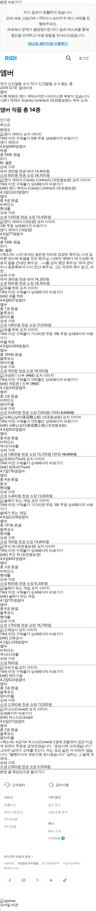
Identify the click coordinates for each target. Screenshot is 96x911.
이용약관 (9, 863)
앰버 (3, 196)
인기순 (5, 119)
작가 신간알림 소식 (15, 84)
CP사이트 (10, 819)
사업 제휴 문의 (58, 812)
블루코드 (7, 312)
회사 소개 (54, 831)
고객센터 (18, 785)
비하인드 (7, 204)
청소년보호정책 (50, 863)
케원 (3, 150)
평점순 (5, 129)
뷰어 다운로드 (13, 812)
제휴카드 (10, 805)
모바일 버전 (9, 905)
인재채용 (54, 838)
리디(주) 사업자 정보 (17, 856)
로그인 (84, 58)
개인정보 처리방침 (28, 863)
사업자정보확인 (71, 863)
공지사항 (62, 785)
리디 (3, 158)
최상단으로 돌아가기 (28, 771)
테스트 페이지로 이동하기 (48, 43)
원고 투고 (54, 805)
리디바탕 (10, 826)
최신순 (5, 124)
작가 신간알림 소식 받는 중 (51, 84)
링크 (3, 483)
